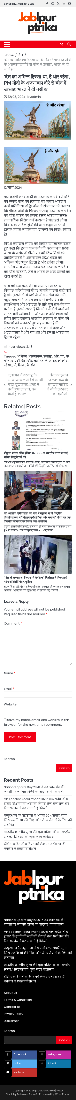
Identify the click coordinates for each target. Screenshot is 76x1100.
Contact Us (12, 1007)
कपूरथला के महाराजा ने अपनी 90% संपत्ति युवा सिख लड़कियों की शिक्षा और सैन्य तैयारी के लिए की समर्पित (38, 820)
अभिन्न (22, 356)
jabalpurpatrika (45, 1090)
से (15, 365)
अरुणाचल (35, 356)
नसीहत (38, 361)
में (59, 361)
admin (36, 97)
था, (13, 361)
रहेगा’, (8, 365)
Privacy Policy (13, 1014)
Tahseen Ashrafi (27, 1094)
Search (9, 759)
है (28, 365)
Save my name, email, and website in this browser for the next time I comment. (36, 722)
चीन (7, 361)
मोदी (65, 361)
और (56, 356)
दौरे (29, 361)
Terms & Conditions (18, 1000)
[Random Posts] (61, 44)
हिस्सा (22, 365)
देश (5, 352)
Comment (13, 623)
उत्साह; (47, 356)
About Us (10, 993)
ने (46, 361)
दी (18, 361)
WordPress (62, 1094)
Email (9, 689)
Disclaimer (11, 1021)
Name (9, 673)
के (67, 356)
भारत (52, 361)
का (62, 356)
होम (33, 365)
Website (10, 704)
